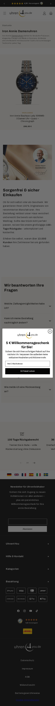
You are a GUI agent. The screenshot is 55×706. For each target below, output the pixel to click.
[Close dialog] (50, 331)
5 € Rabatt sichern (27, 371)
